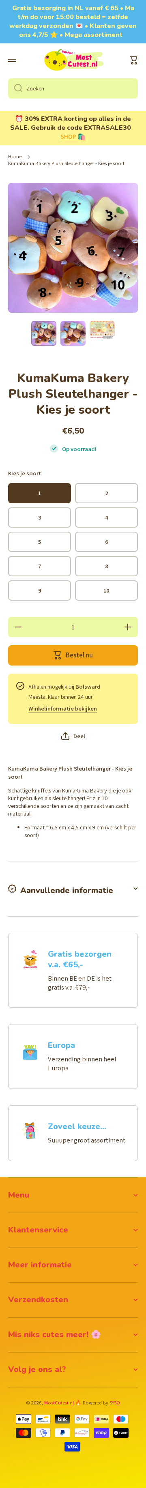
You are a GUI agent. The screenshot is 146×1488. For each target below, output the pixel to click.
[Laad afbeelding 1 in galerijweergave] (43, 333)
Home (14, 156)
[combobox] (73, 88)
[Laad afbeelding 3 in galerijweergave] (102, 329)
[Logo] (73, 60)
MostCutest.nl (59, 1402)
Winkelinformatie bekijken (62, 708)
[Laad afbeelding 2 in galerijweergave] (73, 333)
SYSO (115, 1402)
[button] (134, 60)
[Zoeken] (15, 88)
